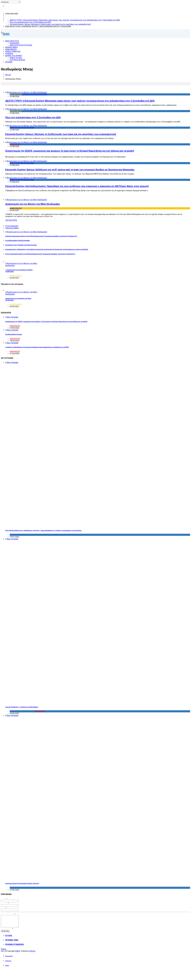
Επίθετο (5, 903)
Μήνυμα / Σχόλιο (8, 914)
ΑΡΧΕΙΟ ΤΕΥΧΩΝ (16, 58)
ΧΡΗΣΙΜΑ (8, 62)
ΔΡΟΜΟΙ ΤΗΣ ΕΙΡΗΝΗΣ (13, 56)
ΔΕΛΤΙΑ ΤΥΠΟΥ (16, 94)
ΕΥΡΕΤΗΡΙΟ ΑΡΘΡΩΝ (17, 60)
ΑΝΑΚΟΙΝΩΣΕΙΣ (11, 49)
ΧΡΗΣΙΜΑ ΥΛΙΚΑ (11, 940)
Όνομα (4, 899)
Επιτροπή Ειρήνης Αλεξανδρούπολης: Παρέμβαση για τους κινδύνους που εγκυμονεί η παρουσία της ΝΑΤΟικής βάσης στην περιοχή (77, 186)
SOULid (32, 951)
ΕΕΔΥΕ (17, 951)
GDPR (7, 965)
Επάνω (3, 949)
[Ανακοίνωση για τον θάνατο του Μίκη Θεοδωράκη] (26, 200)
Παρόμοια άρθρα (12, 228)
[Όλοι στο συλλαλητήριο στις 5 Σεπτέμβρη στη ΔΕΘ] (26, 109)
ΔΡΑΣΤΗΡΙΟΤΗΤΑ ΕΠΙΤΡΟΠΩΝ (21, 45)
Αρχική (8, 75)
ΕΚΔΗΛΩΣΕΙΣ (14, 43)
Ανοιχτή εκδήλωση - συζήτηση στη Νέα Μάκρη (21, 707)
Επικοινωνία (9, 956)
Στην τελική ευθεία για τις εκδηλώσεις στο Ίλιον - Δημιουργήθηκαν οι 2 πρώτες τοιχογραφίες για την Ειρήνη (43, 530)
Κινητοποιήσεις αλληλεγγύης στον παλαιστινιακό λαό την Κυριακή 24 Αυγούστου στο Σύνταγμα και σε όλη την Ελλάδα (46, 249)
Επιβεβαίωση (7, 929)
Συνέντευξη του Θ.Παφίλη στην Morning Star (21, 245)
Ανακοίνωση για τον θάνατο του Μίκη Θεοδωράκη (32, 204)
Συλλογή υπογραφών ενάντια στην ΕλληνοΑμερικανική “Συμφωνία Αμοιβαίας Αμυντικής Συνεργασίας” (41, 236)
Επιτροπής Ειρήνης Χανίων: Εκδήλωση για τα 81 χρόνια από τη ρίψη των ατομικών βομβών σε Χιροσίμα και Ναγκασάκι (70, 169)
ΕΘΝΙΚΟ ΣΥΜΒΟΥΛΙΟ (12, 51)
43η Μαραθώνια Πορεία (13, 334)
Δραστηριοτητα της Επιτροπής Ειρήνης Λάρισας (22, 883)
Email (3, 908)
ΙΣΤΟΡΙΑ (8, 936)
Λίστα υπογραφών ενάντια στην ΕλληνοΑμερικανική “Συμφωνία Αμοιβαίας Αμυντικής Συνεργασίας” (40, 254)
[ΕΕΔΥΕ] (5, 33)
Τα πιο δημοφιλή (11, 226)
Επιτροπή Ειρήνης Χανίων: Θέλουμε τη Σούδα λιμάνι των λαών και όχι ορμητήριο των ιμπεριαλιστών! (50, 24)
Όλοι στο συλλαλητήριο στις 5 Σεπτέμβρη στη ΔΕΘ (30, 22)
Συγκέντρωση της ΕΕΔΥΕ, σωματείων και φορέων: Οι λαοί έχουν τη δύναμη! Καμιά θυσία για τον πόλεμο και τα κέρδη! (69, 150)
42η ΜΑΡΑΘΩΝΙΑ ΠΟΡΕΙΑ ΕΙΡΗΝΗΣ (17, 240)
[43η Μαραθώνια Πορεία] (11, 330)
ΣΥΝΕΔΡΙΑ (9, 54)
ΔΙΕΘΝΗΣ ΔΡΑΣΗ (11, 47)
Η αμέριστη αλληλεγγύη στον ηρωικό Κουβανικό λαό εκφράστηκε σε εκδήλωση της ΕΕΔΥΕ (37, 347)
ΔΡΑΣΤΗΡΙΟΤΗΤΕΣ (12, 41)
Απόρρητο (8, 961)
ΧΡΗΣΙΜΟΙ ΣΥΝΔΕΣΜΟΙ (14, 944)
